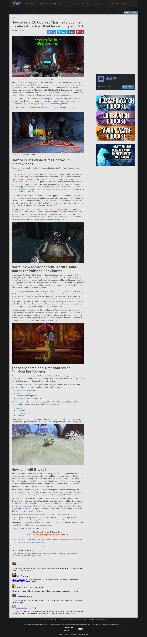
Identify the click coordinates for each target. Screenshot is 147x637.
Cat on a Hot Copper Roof (25, 398)
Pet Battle (78, 540)
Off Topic (113, 3)
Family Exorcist (29, 187)
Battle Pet (44, 540)
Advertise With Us (99, 619)
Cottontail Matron (23, 391)
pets (65, 92)
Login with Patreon (131, 12)
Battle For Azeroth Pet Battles (30, 540)
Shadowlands (30, 542)
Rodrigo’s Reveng (22, 396)
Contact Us (60, 619)
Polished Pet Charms (51, 107)
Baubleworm (62, 80)
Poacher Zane (21, 393)
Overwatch (73, 3)
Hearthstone (57, 3)
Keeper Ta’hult (17, 506)
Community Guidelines (73, 619)
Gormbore (20, 416)
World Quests (40, 542)
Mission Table (70, 540)
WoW (13, 18)
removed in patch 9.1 (47, 99)
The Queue (100, 3)
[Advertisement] (116, 30)
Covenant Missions (57, 540)
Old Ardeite (20, 411)
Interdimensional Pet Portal (36, 101)
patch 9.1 (49, 80)
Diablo (42, 3)
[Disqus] (48, 588)
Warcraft (30, 3)
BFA (49, 540)
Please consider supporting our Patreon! (48, 535)
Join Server (127, 87)
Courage (80, 522)
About (125, 3)
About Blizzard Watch (47, 619)
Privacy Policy (87, 619)
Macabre (19, 408)
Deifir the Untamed (23, 413)
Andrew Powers (19, 31)
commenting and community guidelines (28, 555)
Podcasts (87, 3)
